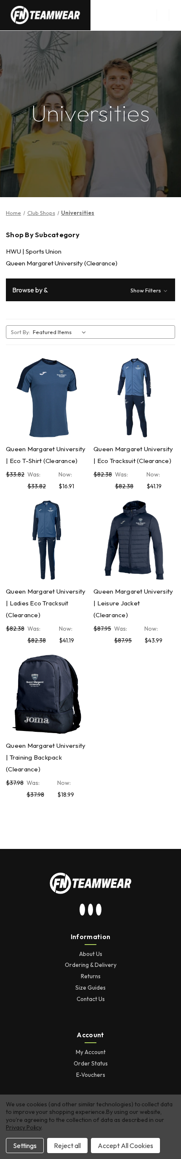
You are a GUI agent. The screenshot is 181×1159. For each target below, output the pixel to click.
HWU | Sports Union (33, 251)
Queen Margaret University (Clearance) (61, 263)
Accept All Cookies (125, 1145)
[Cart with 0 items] (175, 15)
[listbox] (61, 332)
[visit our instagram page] (82, 910)
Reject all (67, 1145)
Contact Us (91, 999)
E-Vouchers (90, 1074)
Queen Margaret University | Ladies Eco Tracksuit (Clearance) (45, 603)
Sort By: (20, 332)
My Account (91, 1052)
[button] (90, 289)
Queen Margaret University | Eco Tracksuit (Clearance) (133, 455)
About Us (90, 953)
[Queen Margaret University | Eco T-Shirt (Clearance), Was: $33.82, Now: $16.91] (46, 397)
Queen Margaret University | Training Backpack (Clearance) (45, 757)
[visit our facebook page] (99, 910)
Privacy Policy (23, 1127)
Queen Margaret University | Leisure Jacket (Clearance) (133, 603)
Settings (25, 1145)
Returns (91, 976)
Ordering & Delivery (91, 964)
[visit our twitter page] (90, 910)
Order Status (91, 1063)
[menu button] (163, 15)
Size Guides (90, 987)
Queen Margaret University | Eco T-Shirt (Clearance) (45, 455)
